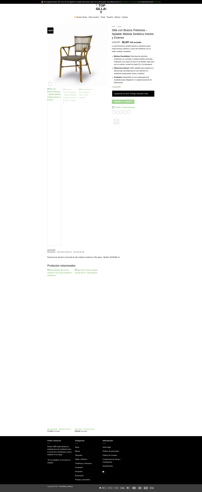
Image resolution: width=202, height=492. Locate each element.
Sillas (77, 447)
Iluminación (79, 476)
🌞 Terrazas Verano (80, 17)
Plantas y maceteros (82, 480)
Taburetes (78, 455)
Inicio (113, 26)
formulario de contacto (129, 2)
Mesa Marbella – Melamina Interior (59, 429)
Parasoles (79, 471)
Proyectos (110, 17)
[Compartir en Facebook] (113, 112)
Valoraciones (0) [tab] (78, 252)
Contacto (125, 17)
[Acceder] (147, 17)
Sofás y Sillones (81, 459)
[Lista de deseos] (143, 17)
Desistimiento (108, 466)
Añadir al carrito (123, 102)
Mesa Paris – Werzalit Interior (84, 429)
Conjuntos (79, 467)
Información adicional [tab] (64, 252)
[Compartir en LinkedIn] (129, 112)
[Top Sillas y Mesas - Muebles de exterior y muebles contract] (101, 9)
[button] (48, 17)
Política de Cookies (110, 455)
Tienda (103, 17)
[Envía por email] (121, 112)
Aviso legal (107, 447)
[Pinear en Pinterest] (125, 112)
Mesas (77, 451)
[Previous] (51, 55)
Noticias (117, 17)
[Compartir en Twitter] (117, 112)
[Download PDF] (116, 121)
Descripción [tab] (51, 252)
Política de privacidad (111, 451)
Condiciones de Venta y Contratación (111, 460)
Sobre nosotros (94, 17)
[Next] (105, 55)
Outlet (119, 26)
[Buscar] (154, 17)
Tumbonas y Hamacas (83, 463)
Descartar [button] (157, 2)
